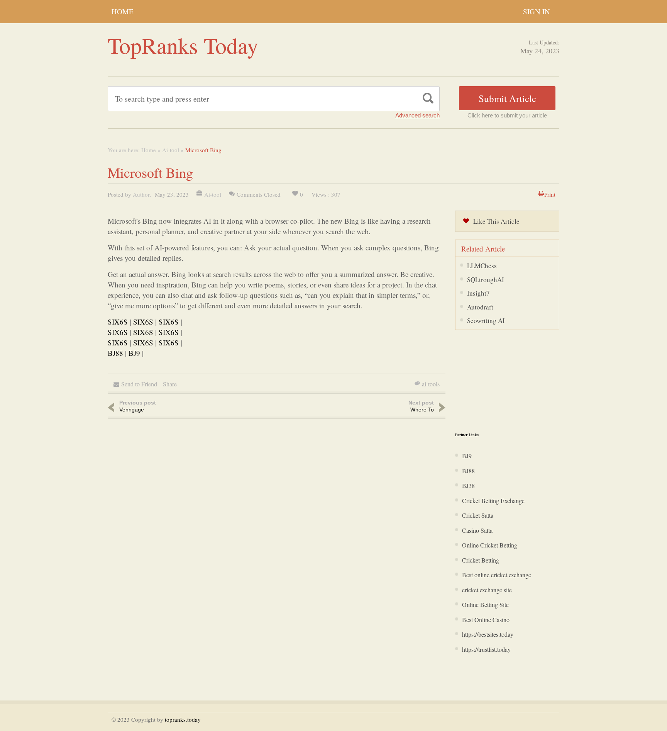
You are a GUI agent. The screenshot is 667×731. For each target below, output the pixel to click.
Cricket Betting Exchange (493, 500)
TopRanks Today (183, 45)
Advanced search (417, 115)
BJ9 (134, 353)
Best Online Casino (486, 619)
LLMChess (482, 265)
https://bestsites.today (487, 634)
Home (123, 11)
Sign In (536, 11)
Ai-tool (170, 150)
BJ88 (115, 353)
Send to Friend (139, 384)
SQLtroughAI (485, 279)
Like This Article (496, 221)
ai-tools (431, 384)
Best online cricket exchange (496, 575)
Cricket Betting (480, 560)
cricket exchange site (487, 590)
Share (170, 384)
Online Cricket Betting (489, 545)
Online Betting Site (485, 604)
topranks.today (183, 719)
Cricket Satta (477, 515)
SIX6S (118, 321)
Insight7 (478, 293)
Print (549, 194)
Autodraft (480, 307)
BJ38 (468, 485)
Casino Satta (477, 530)
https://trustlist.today (486, 649)
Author (141, 194)
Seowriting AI (486, 320)
